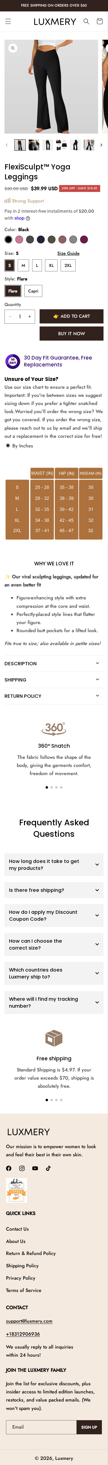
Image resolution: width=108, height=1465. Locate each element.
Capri (33, 291)
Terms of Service (23, 1290)
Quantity (12, 304)
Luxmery (64, 1458)
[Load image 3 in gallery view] (47, 145)
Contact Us (17, 1228)
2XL (68, 265)
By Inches (22, 445)
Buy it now (71, 333)
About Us (16, 1241)
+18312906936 (23, 1334)
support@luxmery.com (29, 1321)
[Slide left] (6, 145)
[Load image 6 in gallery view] (89, 145)
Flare (12, 291)
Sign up (89, 1427)
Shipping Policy (22, 1265)
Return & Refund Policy (31, 1253)
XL (51, 265)
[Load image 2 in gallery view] (33, 145)
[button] (8, 21)
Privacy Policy (20, 1278)
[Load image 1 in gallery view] (20, 145)
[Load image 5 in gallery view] (75, 145)
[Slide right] (101, 145)
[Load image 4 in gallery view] (61, 145)
